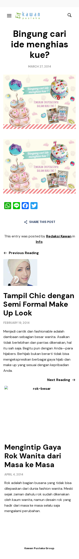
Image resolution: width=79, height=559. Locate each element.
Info (39, 241)
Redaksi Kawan (59, 236)
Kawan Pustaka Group (39, 548)
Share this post (42, 222)
